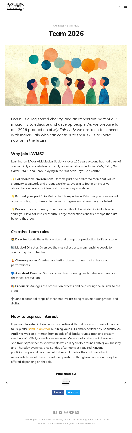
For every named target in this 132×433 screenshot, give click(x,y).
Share (59, 392)
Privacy (41, 423)
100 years (70, 423)
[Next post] (124, 383)
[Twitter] (60, 412)
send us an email (39, 329)
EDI (49, 423)
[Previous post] (7, 383)
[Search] (119, 6)
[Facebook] (55, 412)
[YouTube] (71, 412)
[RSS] (77, 412)
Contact (58, 423)
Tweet (75, 392)
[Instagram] (66, 412)
